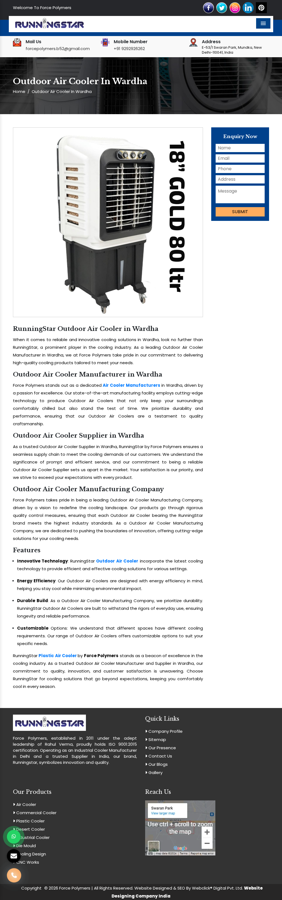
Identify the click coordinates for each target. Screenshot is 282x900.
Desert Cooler (30, 829)
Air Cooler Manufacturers (131, 385)
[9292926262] (14, 875)
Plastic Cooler (30, 821)
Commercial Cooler (35, 813)
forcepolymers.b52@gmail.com (58, 48)
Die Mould (25, 846)
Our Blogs (157, 764)
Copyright (31, 888)
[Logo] (49, 24)
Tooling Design (30, 854)
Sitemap (156, 739)
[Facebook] (208, 7)
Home (19, 91)
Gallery (154, 772)
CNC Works (27, 862)
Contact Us (159, 756)
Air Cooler (25, 804)
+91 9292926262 (129, 48)
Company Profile (165, 731)
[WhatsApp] (14, 837)
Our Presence (161, 748)
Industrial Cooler (32, 837)
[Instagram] (234, 7)
